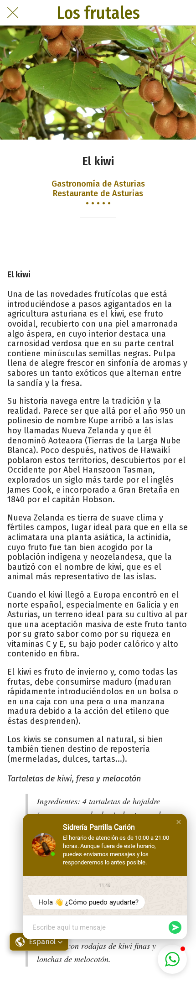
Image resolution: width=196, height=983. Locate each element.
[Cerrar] (12, 12)
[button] (178, 822)
